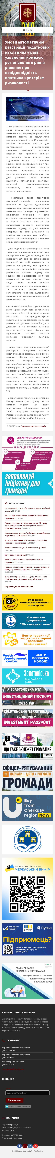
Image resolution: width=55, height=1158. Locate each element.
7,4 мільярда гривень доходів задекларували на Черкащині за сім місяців (26, 541)
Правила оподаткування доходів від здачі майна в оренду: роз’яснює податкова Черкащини (27, 568)
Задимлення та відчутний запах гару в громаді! (25, 547)
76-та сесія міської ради (15, 555)
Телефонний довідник (13, 1069)
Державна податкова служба (33, 426)
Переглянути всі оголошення (19, 586)
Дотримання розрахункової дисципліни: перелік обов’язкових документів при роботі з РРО (26, 578)
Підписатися (14, 1100)
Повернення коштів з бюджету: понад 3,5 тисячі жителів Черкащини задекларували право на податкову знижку (26, 525)
